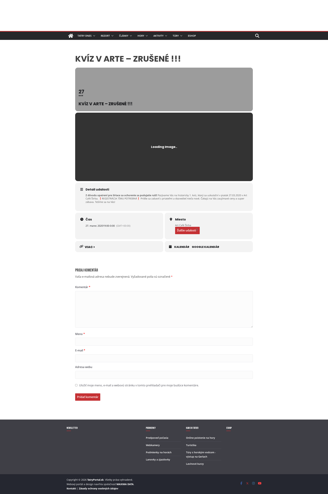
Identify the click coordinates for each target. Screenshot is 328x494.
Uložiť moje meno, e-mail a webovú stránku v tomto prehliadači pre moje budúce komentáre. (139, 385)
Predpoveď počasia (157, 437)
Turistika (191, 445)
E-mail (80, 350)
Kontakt (71, 488)
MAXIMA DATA (125, 484)
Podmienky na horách (159, 452)
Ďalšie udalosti (186, 230)
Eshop (192, 35)
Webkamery (153, 445)
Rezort (105, 35)
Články (123, 35)
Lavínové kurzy (195, 463)
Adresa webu (83, 367)
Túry (176, 35)
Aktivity (158, 35)
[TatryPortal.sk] (71, 36)
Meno (80, 334)
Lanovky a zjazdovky (158, 459)
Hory (141, 35)
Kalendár (181, 247)
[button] (93, 35)
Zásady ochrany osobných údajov (98, 488)
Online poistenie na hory (200, 437)
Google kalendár (205, 247)
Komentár (82, 287)
